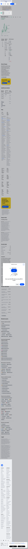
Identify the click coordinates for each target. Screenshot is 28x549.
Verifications (8, 515)
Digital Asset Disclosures (3, 487)
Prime (7, 487)
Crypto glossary (2, 499)
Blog (1, 472)
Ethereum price (8, 529)
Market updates (2, 501)
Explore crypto (3, 490)
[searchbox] (9, 13)
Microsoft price (8, 537)
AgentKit (7, 517)
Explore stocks (3, 491)
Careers (2, 470)
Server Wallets (8, 501)
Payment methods (2, 522)
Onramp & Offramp (7, 508)
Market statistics (2, 493)
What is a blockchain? (2, 507)
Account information (2, 520)
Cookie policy (3, 479)
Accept (21, 546)
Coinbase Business (7, 482)
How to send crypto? (3, 511)
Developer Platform (7, 498)
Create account (3, 517)
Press (2, 473)
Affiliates (2, 471)
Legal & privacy (3, 478)
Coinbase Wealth (7, 473)
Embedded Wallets (8, 503)
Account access (2, 524)
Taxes (2, 512)
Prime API (7, 524)
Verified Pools (8, 495)
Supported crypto (2, 526)
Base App (7, 470)
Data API (7, 514)
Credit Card (8, 474)
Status (2, 528)
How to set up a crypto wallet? (3, 509)
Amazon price (8, 538)
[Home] (1, 4)
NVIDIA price (8, 534)
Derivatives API (8, 525)
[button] (15, 4)
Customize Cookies (23, 543)
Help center (2, 515)
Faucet (7, 520)
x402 (7, 509)
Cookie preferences (3, 481)
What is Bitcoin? (2, 503)
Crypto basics (3, 496)
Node (7, 516)
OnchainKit (8, 513)
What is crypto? (3, 505)
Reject (13, 546)
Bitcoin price (8, 528)
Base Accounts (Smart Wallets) (8, 505)
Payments (7, 483)
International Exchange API (8, 523)
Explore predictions (8, 477)
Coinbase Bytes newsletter (3, 495)
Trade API (7, 510)
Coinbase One (8, 471)
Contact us (2, 516)
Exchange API (8, 521)
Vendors (2, 477)
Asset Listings (8, 480)
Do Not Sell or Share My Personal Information (3, 484)
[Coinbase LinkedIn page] (3, 540)
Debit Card (8, 475)
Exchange (7, 490)
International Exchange (8, 492)
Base (7, 500)
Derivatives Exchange (8, 494)
